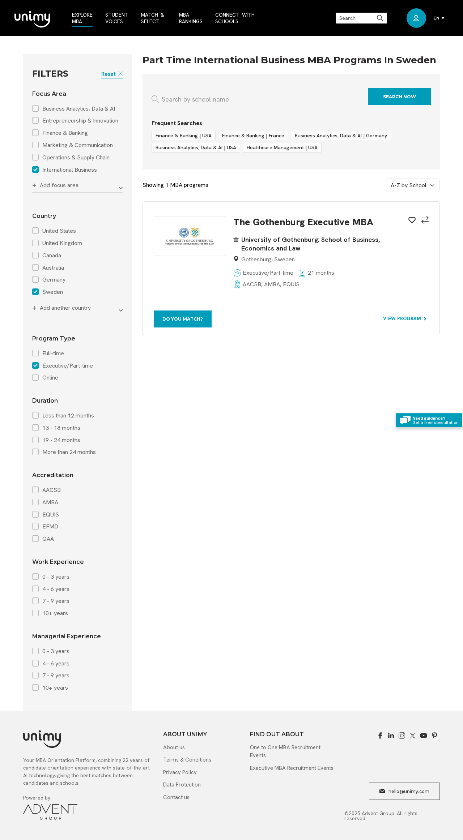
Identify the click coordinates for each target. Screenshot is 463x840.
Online (50, 377)
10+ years (55, 613)
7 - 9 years (55, 601)
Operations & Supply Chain (76, 157)
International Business (69, 169)
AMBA (50, 502)
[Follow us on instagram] (401, 735)
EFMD (50, 526)
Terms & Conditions (187, 759)
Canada (51, 255)
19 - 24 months (61, 440)
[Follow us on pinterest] (434, 735)
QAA (48, 539)
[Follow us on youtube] (423, 735)
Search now (399, 96)
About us (174, 747)
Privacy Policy (180, 772)
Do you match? (182, 319)
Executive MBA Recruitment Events (292, 768)
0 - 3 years (55, 576)
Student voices (116, 18)
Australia (53, 267)
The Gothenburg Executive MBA (303, 222)
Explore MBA (82, 18)
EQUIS (50, 514)
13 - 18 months (61, 428)
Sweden (52, 292)
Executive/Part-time (67, 365)
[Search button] (381, 18)
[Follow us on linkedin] (391, 735)
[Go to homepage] (32, 20)
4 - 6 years (55, 589)
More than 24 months (69, 452)
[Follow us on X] (412, 735)
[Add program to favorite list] (411, 221)
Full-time (53, 353)
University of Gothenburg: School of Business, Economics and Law (310, 243)
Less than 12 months (68, 415)
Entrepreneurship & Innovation (80, 120)
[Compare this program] (424, 221)
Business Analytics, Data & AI (78, 108)
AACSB (51, 490)
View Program (402, 319)
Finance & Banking (65, 133)
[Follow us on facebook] (380, 735)
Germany (53, 279)
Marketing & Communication (77, 145)
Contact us (176, 797)
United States (59, 231)
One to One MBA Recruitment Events (285, 751)
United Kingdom (62, 243)
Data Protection (182, 784)
